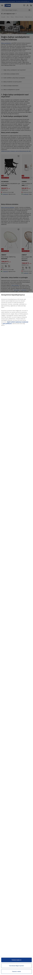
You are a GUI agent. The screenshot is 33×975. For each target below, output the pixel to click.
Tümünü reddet (16, 971)
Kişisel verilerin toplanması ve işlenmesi (17, 322)
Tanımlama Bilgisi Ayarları (16, 965)
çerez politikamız (7, 323)
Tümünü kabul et (16, 960)
